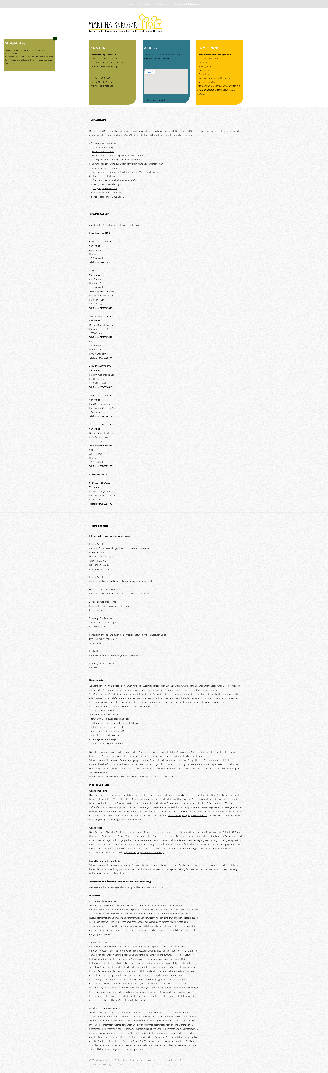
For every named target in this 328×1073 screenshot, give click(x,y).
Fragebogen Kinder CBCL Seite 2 (108, 196)
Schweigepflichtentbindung (105, 167)
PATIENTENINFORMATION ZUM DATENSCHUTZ (152, 776)
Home (130, 3)
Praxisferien (161, 3)
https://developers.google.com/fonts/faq (187, 815)
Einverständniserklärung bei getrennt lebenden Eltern (118, 155)
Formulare (144, 3)
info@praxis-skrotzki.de (102, 85)
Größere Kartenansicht (155, 100)
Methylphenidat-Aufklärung (106, 184)
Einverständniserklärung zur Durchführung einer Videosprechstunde (125, 171)
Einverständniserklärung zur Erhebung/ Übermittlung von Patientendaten (127, 163)
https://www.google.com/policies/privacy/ (121, 819)
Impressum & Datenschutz (187, 3)
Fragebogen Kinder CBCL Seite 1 (108, 192)
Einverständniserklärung (103, 151)
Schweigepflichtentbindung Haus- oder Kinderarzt (116, 159)
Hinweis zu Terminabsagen (104, 176)
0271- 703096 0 (102, 78)
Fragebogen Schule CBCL (105, 188)
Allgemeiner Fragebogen (103, 147)
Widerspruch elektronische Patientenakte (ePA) (114, 180)
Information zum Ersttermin (102, 143)
